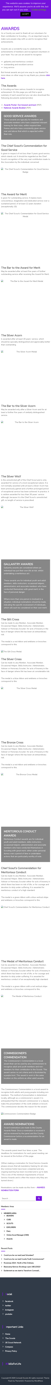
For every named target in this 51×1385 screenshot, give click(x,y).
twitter (8, 1305)
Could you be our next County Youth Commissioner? (24, 1259)
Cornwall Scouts (22, 1378)
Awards (10, 1239)
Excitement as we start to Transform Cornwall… (22, 1271)
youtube (8, 1314)
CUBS (9, 1220)
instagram (9, 1310)
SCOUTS (10, 1223)
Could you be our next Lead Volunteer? (19, 1255)
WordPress (38, 1381)
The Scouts (10, 1338)
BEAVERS (10, 1216)
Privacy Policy (11, 1351)
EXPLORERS (11, 1227)
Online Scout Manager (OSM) (18, 1235)
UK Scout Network (13, 1342)
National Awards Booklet (15, 108)
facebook (9, 1301)
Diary (8, 1231)
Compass (9, 1347)
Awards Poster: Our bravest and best (20, 105)
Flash (10, 1381)
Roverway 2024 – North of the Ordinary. (19, 1263)
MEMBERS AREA (10, 1213)
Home (7, 1334)
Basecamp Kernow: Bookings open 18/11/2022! (22, 1267)
